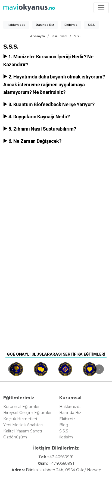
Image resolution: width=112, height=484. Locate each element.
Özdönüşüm (15, 437)
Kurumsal (59, 36)
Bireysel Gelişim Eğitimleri (27, 412)
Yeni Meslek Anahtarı (23, 424)
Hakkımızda (16, 25)
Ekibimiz (70, 25)
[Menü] (101, 7)
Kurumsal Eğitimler (21, 406)
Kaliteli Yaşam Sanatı (22, 431)
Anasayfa (37, 36)
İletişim (66, 437)
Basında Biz (45, 25)
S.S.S (63, 431)
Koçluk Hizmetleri (20, 418)
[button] (54, 84)
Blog (63, 424)
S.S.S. (91, 25)
